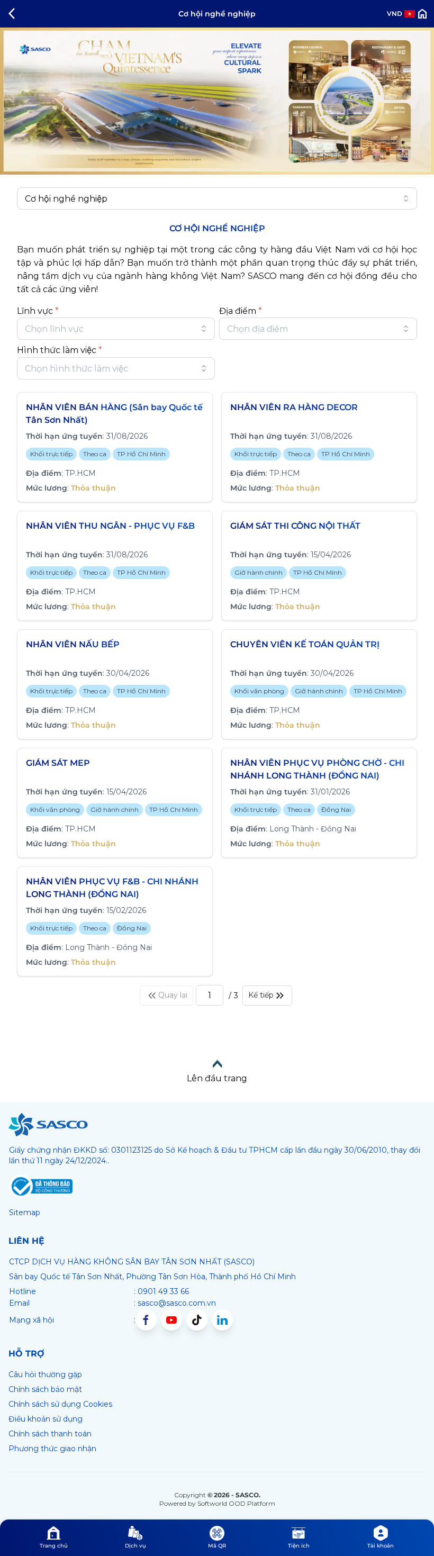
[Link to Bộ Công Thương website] (41, 1186)
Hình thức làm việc (59, 350)
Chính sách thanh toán (50, 1434)
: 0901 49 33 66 (161, 1291)
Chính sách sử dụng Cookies (60, 1404)
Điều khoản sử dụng (45, 1419)
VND (394, 13)
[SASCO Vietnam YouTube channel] (171, 1320)
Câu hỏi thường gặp (45, 1374)
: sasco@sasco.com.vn (175, 1303)
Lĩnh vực (38, 311)
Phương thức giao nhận (52, 1448)
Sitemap (24, 1212)
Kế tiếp (261, 995)
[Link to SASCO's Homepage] (48, 1124)
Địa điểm (240, 311)
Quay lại (172, 995)
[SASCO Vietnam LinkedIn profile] (222, 1320)
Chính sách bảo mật (45, 1389)
